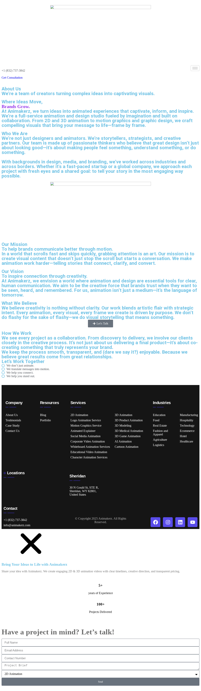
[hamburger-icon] (195, 68)
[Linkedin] (180, 522)
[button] (31, 557)
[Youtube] (192, 522)
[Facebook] (155, 522)
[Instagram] (168, 522)
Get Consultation (12, 77)
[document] (100, 609)
